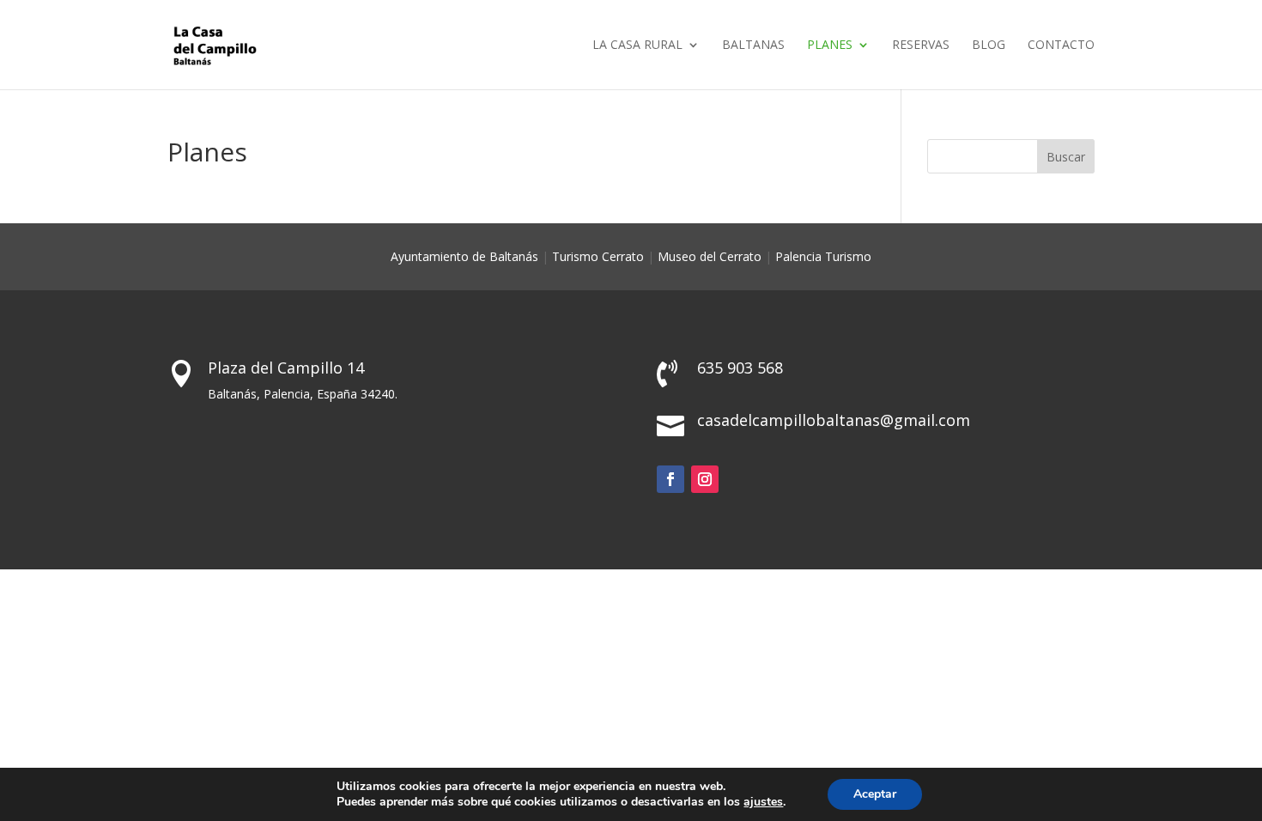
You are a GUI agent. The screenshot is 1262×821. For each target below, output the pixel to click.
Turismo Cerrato (598, 256)
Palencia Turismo (823, 256)
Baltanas (753, 45)
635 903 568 (740, 367)
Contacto (1061, 45)
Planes (829, 45)
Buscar (1066, 157)
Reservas (921, 45)
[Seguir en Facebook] (670, 479)
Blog (988, 45)
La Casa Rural (637, 45)
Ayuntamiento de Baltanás (464, 256)
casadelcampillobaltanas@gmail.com (833, 420)
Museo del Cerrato (709, 256)
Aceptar (874, 794)
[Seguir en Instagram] (705, 479)
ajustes (763, 802)
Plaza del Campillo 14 (286, 367)
